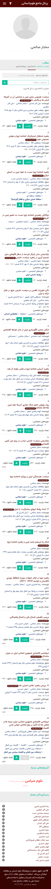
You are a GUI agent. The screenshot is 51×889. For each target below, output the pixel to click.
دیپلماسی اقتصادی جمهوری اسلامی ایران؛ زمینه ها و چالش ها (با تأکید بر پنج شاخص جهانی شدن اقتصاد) (26, 725)
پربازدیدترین (21, 66)
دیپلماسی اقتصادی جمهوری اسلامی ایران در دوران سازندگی (27, 654)
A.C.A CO (19, 884)
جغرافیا (23, 313)
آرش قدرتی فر (22, 512)
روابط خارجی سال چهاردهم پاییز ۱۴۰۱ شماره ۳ (26, 414)
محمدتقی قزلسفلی (41, 816)
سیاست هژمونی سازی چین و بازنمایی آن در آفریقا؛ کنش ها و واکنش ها (26, 98)
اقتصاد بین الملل (11, 745)
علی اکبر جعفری (30, 300)
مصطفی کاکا (36, 142)
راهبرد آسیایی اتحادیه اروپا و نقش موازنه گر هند (28, 370)
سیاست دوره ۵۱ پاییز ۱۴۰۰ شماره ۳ (30, 450)
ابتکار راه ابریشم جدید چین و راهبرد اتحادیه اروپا (28, 543)
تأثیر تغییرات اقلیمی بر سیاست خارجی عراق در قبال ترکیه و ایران (26, 292)
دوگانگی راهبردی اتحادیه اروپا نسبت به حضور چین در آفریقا (25, 216)
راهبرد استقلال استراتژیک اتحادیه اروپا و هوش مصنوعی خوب (29, 137)
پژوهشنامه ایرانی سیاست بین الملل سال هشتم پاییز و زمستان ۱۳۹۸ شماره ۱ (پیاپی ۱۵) (26, 517)
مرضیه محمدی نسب (19, 178)
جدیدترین (32, 66)
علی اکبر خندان (35, 103)
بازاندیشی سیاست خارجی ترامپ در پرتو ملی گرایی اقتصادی (27, 442)
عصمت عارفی (43, 856)
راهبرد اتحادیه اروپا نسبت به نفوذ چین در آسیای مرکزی (28, 173)
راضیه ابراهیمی (22, 221)
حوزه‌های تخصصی (35, 120)
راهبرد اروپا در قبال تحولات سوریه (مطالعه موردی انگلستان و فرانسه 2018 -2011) (28, 579)
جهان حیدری (23, 689)
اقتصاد (23, 745)
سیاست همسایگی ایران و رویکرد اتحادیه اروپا (29, 478)
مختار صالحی (21, 103)
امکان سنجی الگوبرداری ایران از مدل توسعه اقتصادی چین (26, 331)
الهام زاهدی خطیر (34, 411)
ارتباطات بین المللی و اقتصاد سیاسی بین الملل (23, 748)
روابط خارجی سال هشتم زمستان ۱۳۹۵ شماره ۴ (25, 627)
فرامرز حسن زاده (21, 623)
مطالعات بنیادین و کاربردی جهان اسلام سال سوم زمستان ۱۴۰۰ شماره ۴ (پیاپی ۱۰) (27, 488)
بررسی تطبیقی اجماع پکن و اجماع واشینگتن (29, 618)
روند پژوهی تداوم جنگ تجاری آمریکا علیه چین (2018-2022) (28, 406)
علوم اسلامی (19, 781)
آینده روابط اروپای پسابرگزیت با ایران (25, 509)
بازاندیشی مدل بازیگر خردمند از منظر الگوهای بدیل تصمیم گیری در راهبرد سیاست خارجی (27, 256)
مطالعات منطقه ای (34, 195)
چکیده (28, 126)
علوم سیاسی (21, 192)
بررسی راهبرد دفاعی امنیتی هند (27, 685)
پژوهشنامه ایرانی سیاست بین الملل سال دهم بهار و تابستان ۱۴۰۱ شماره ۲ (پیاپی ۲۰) (26, 380)
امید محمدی (36, 336)
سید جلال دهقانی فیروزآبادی (29, 731)
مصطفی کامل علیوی (33, 296)
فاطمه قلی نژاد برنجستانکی (30, 375)
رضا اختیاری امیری (15, 296)
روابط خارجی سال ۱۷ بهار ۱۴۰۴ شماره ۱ (29, 264)
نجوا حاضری (36, 261)
